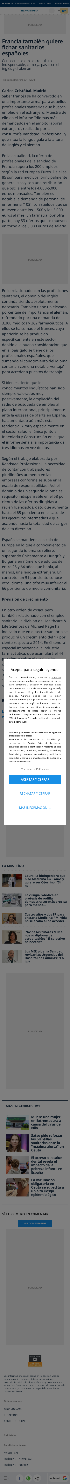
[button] (35, 769)
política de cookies (48, 718)
